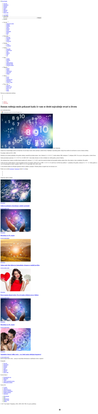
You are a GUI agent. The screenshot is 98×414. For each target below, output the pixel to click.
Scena (7, 78)
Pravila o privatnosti (7, 391)
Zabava (5, 11)
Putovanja (8, 72)
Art (7, 55)
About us (5, 388)
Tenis (7, 61)
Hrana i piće (9, 86)
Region (8, 28)
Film (7, 51)
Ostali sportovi (9, 62)
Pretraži (39, 17)
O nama (5, 387)
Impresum (5, 393)
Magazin (5, 10)
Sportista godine (10, 65)
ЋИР (7, 15)
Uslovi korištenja (7, 390)
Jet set (7, 77)
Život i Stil (5, 12)
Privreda (8, 37)
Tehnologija (9, 71)
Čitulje (4, 379)
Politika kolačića (7, 392)
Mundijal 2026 (9, 64)
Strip (7, 54)
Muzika (8, 53)
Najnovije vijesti (10, 23)
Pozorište (8, 49)
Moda (7, 90)
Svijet (7, 30)
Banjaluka (8, 31)
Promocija (8, 41)
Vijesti (7, 44)
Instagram (17, 169)
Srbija (7, 27)
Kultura (5, 7)
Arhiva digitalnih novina (8, 381)
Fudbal (7, 58)
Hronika (5, 6)
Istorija (7, 68)
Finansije (8, 38)
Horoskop (8, 80)
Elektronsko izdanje (7, 382)
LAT (4, 15)
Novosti (5, 3)
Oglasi (7, 39)
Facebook (12, 169)
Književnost (9, 50)
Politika (8, 25)
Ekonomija (5, 5)
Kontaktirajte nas (7, 377)
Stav (7, 34)
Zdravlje (8, 85)
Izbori (7, 32)
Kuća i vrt (8, 88)
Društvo (8, 26)
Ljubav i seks (9, 82)
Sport (4, 8)
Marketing (5, 378)
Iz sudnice (8, 45)
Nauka (7, 69)
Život (7, 89)
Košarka (8, 60)
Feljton (7, 73)
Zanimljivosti (9, 79)
